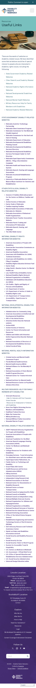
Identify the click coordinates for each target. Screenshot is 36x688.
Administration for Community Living (18, 311)
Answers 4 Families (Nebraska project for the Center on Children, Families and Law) (19, 197)
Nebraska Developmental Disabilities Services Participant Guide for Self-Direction (18, 154)
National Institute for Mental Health (18, 380)
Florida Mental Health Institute (16, 362)
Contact (18, 603)
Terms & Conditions (22, 668)
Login (18, 629)
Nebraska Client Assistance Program (18, 128)
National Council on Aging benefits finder (20, 492)
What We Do (18, 616)
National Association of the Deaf (17, 480)
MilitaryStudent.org (13, 416)
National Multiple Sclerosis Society (18, 499)
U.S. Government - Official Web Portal (19, 552)
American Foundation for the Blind (17, 439)
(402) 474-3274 (20, 585)
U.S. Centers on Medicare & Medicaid (18, 550)
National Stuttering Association (17, 513)
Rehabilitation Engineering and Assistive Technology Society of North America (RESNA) (20, 522)
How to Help (18, 619)
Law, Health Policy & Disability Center (19, 273)
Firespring (21, 666)
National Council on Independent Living (19, 497)
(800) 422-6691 (22, 583)
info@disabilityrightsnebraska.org (20, 588)
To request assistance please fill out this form (18, 590)
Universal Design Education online (17, 561)
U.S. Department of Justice (15, 289)
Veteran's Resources (13, 396)
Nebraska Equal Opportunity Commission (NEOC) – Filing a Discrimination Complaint (20, 161)
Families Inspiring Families (15, 206)
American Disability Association (17, 252)
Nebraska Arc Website (13, 211)
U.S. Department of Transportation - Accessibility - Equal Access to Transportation (18, 298)
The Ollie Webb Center (13, 232)
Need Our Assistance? (18, 623)
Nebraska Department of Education (18, 140)
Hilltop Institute (11, 473)
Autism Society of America (15, 328)
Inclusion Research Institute (15, 476)
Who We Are (18, 613)
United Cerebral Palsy (13, 346)
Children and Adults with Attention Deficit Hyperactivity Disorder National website (19, 337)
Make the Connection (13, 414)
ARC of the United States (15, 318)
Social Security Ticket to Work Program (19, 543)
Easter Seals (10, 266)
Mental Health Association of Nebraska (19, 209)
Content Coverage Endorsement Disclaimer (18, 638)
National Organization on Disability (18, 277)
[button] (32, 2)
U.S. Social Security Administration (18, 559)
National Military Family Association (18, 419)
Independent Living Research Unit (17, 478)
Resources (18, 626)
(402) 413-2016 (20, 581)
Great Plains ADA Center (14, 467)
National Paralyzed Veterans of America (20, 508)
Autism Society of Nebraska (15, 202)
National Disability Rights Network (18, 275)
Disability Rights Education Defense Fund (20, 263)
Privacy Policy (12, 668)
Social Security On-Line (14, 540)
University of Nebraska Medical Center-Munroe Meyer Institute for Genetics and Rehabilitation (20, 181)
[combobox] (15, 656)
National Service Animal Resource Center (20, 510)
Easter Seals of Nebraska (15, 204)
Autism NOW (10, 325)
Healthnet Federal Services (15, 412)
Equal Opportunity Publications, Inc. (18, 460)
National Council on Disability (16, 494)
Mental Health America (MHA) (16, 364)
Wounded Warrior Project (14, 421)
